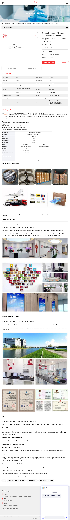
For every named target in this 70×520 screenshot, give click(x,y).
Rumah (5, 23)
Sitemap (13, 516)
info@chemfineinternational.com (11, 505)
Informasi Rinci (11, 68)
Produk (9, 23)
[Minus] (66, 488)
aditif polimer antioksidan (46, 480)
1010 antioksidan (32, 480)
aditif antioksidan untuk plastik (16, 480)
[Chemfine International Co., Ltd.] (36, 2)
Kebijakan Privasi (6, 516)
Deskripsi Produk (32, 68)
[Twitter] (5, 509)
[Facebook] (8, 509)
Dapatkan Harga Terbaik (48, 62)
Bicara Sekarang (62, 62)
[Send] (66, 517)
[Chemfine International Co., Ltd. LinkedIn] (11, 509)
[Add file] (43, 517)
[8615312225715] (14, 509)
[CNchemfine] (17, 509)
